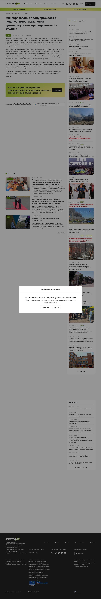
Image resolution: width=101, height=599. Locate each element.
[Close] (78, 289)
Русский (56, 307)
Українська (45, 307)
